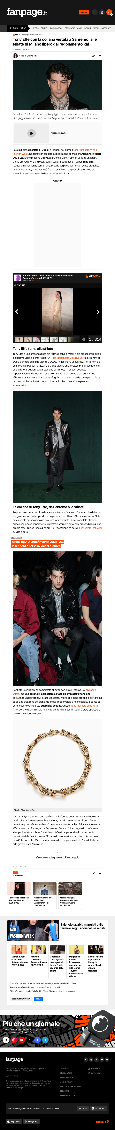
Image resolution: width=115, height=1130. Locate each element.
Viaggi (96, 28)
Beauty (44, 28)
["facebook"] (37, 1040)
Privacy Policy (66, 1077)
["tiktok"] (6, 1040)
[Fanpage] (15, 1059)
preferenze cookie (68, 1095)
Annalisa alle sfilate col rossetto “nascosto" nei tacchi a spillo (35, 987)
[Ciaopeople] (102, 1122)
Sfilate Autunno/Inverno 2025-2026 (29, 35)
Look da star (56, 28)
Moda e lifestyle (19, 866)
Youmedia (64, 1068)
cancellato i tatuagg (91, 527)
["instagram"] (14, 1040)
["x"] (29, 1040)
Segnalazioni (66, 1073)
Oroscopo (106, 28)
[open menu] (3, 28)
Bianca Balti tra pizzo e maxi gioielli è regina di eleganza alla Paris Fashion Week (43, 983)
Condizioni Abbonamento (71, 1086)
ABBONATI (84, 12)
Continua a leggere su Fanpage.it (57, 857)
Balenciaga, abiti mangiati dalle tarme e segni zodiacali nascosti (82, 926)
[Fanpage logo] (23, 12)
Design (87, 28)
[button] (99, 55)
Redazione (64, 1091)
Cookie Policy (66, 1082)
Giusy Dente (32, 56)
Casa (79, 28)
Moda (36, 28)
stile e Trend (18, 27)
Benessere (70, 28)
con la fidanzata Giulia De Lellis (68, 357)
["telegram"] (45, 1040)
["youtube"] (22, 1040)
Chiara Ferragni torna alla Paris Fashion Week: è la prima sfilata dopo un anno (42, 991)
